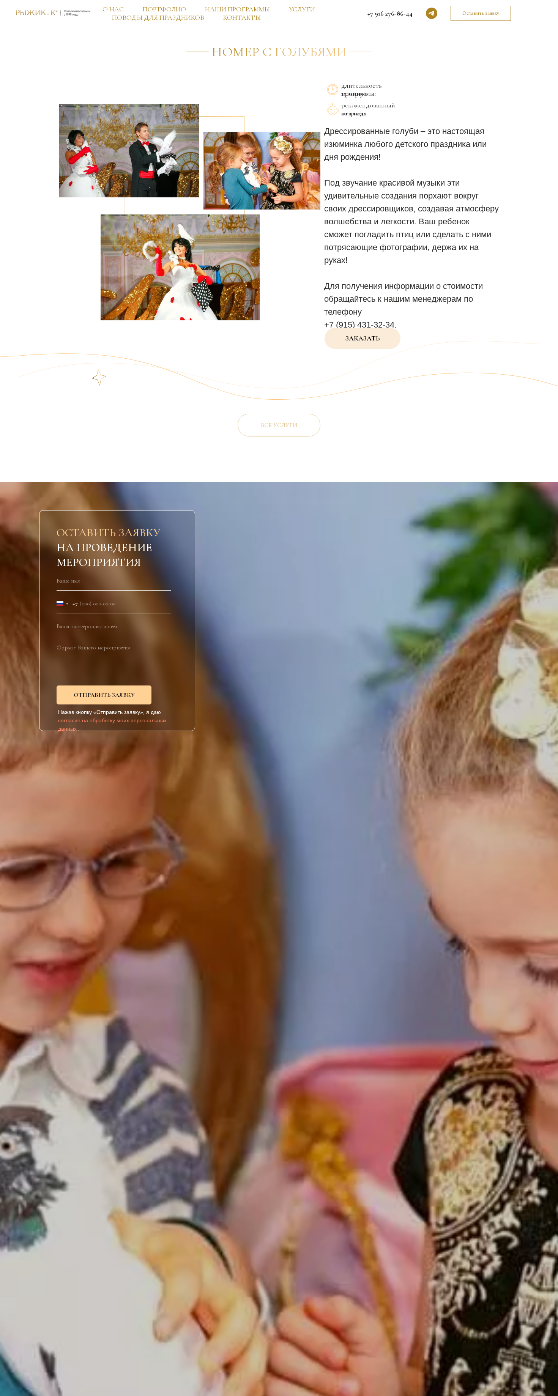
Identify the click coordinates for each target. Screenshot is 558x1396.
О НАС (113, 9)
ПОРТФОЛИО (164, 9)
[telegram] (431, 13)
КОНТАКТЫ (242, 17)
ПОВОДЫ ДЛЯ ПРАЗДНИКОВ (158, 17)
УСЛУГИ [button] (302, 9)
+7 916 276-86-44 (390, 13)
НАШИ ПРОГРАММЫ (237, 9)
